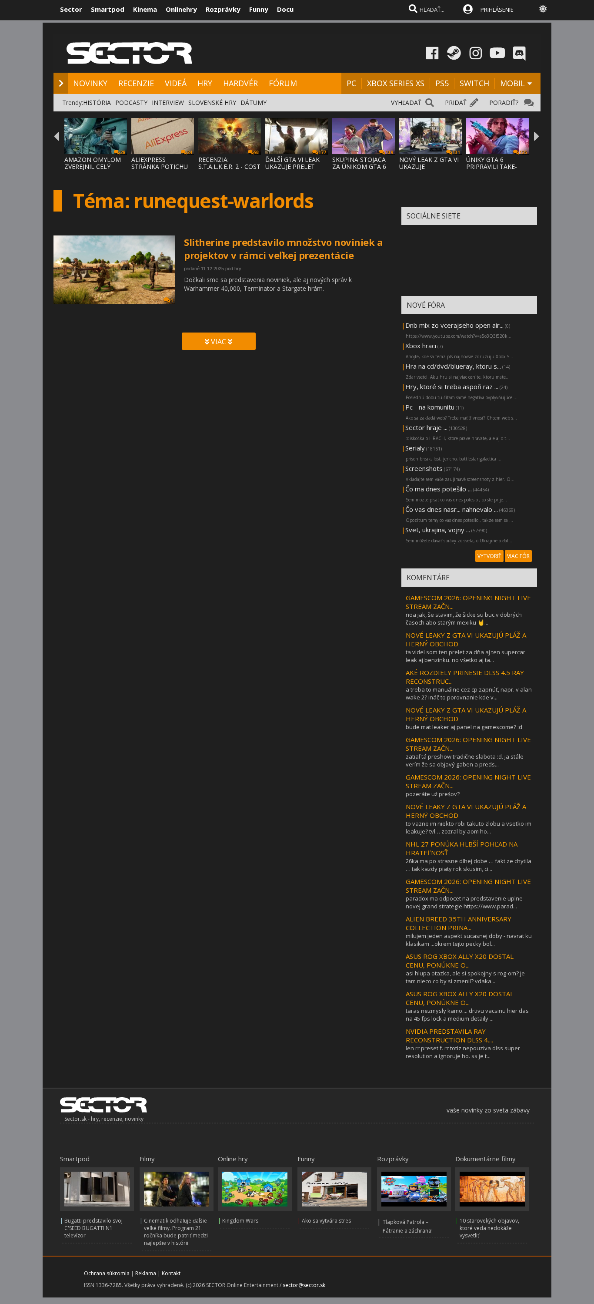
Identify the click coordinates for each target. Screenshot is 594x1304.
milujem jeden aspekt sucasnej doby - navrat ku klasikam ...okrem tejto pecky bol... (469, 940)
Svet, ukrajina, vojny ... (437, 529)
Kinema (145, 9)
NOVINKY (90, 83)
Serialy (415, 448)
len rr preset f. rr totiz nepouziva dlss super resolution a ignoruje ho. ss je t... (463, 1052)
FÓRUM (283, 83)
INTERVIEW (168, 102)
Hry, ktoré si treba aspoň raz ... (451, 386)
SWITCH (474, 83)
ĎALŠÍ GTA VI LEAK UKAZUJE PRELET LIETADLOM (292, 166)
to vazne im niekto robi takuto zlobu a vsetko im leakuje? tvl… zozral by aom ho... (468, 827)
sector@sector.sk (304, 1285)
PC (351, 83)
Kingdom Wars (240, 1220)
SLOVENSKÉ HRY (212, 102)
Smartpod (107, 9)
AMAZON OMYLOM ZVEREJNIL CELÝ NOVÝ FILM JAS (92, 166)
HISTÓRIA (97, 102)
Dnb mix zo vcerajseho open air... (454, 325)
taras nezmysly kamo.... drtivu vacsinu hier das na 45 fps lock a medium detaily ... (467, 1014)
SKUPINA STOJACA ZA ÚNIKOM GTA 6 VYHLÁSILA (359, 166)
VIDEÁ (176, 83)
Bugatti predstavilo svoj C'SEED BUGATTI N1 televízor (93, 1228)
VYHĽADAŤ (406, 102)
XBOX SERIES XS (395, 83)
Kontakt (171, 1273)
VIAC (218, 341)
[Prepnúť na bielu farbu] (543, 8)
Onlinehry (181, 9)
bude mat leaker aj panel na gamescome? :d (464, 727)
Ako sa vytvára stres (326, 1220)
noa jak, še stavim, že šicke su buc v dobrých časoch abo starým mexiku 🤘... (464, 618)
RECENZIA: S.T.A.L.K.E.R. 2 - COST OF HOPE (229, 166)
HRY (204, 83)
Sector (71, 9)
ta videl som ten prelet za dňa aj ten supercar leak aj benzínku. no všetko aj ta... (465, 656)
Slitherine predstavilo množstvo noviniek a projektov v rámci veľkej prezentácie (283, 248)
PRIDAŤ (456, 102)
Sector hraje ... (426, 427)
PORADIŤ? (503, 102)
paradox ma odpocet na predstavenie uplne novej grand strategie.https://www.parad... (464, 902)
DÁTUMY (253, 102)
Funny (258, 9)
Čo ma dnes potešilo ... (438, 488)
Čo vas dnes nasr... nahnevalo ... (451, 509)
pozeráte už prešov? (433, 794)
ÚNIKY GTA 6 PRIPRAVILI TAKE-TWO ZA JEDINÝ (491, 166)
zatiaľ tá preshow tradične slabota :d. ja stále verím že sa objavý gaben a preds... (465, 760)
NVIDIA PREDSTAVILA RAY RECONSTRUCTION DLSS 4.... (449, 1035)
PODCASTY (131, 102)
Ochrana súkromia (107, 1273)
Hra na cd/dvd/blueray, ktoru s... (453, 366)
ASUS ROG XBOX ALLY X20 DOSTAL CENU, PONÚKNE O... (460, 960)
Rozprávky (223, 9)
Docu (285, 9)
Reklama (145, 1273)
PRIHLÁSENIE (497, 9)
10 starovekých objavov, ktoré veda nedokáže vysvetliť (489, 1228)
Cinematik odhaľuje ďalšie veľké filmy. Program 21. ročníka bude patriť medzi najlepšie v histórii (176, 1232)
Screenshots (424, 468)
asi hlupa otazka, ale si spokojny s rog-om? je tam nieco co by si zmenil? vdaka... (465, 977)
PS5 (442, 83)
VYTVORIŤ (489, 556)
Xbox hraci (420, 345)
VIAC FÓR (518, 556)
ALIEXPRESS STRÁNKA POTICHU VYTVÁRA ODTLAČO (160, 166)
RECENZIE (136, 83)
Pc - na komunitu (429, 407)
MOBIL (512, 83)
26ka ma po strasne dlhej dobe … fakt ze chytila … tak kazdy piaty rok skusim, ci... (468, 865)
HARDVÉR (240, 83)
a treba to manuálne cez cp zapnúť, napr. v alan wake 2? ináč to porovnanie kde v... (469, 693)
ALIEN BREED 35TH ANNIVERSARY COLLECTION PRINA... (458, 923)
